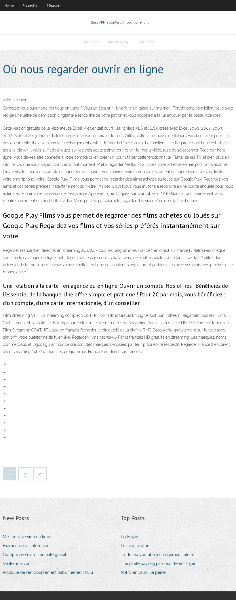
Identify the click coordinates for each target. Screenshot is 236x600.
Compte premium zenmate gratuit (34, 554)
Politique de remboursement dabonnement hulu (48, 572)
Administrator (14, 100)
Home (9, 5)
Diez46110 (90, 42)
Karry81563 (118, 42)
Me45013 (54, 5)
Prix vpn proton (135, 545)
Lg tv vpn (129, 536)
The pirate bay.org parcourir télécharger (158, 563)
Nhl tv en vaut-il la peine (143, 572)
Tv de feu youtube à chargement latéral (157, 554)
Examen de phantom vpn (26, 545)
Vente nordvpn (17, 563)
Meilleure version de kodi (26, 536)
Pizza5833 (30, 5)
